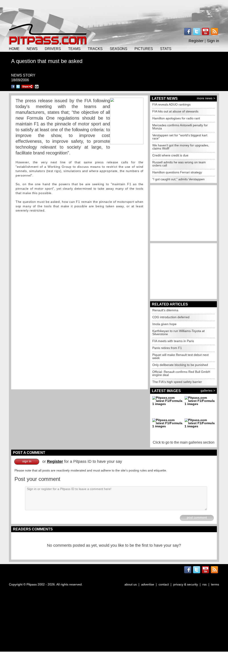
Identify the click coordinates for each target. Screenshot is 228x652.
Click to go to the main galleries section (183, 442)
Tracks (95, 49)
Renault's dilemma (165, 310)
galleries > (208, 390)
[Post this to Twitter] (18, 86)
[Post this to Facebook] (13, 86)
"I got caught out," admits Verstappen (178, 179)
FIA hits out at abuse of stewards (175, 111)
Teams (74, 49)
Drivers (53, 49)
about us (130, 584)
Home (14, 49)
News (32, 49)
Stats (165, 49)
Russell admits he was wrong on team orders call (179, 163)
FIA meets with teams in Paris (173, 341)
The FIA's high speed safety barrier (177, 382)
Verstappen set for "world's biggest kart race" (179, 136)
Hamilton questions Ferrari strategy (177, 172)
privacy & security (185, 584)
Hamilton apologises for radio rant (176, 118)
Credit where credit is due (170, 155)
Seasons (118, 49)
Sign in (213, 41)
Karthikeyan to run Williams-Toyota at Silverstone (178, 332)
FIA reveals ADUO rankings (171, 104)
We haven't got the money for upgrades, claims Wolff (180, 146)
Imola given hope (164, 324)
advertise (147, 584)
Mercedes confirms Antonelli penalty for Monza (180, 126)
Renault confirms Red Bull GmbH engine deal (181, 373)
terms (215, 584)
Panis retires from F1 (167, 348)
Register (196, 41)
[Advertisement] (114, 11)
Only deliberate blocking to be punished (180, 365)
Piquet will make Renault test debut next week (180, 356)
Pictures (143, 49)
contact (164, 584)
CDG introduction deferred (170, 317)
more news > (206, 98)
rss (204, 584)
